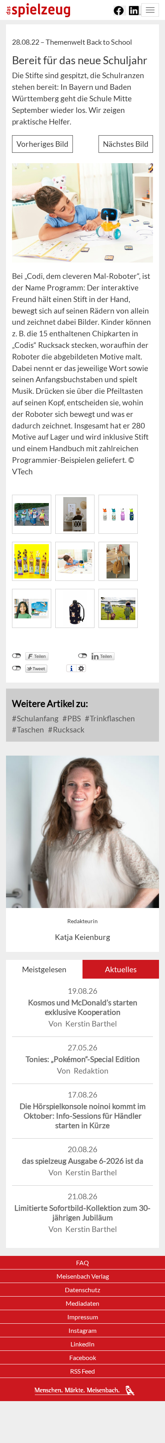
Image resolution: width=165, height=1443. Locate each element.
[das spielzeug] (38, 10)
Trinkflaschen (111, 718)
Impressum (82, 1317)
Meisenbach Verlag (82, 1276)
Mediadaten (82, 1303)
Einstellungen (81, 668)
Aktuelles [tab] (121, 969)
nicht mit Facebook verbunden (16, 655)
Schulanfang (36, 718)
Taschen (29, 729)
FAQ (82, 1262)
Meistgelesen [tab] (44, 969)
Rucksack (68, 729)
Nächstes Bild (126, 143)
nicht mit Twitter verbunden (16, 668)
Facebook (82, 1357)
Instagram (82, 1330)
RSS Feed (82, 1371)
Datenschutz (82, 1289)
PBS (73, 718)
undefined (82, 655)
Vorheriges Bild (42, 143)
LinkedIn (82, 1344)
